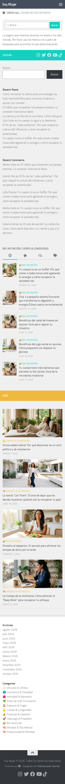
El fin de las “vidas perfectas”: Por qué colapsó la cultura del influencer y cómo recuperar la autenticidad (30, 129)
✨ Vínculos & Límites (15, 687)
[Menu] (60, 4)
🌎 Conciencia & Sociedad (18, 692)
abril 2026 (8, 647)
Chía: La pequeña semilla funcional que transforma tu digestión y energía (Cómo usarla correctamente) (40, 300)
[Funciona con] (19, 766)
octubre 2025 (10, 673)
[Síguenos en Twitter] (44, 55)
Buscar (6, 67)
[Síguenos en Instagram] (38, 55)
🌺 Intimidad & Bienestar (17, 696)
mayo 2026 (9, 643)
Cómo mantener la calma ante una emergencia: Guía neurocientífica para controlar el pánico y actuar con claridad (30, 98)
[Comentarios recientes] (40, 256)
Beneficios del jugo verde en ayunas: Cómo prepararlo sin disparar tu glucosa (40, 348)
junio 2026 (9, 638)
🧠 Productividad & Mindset (19, 732)
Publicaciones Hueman (49, 766)
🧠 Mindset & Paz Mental (16, 491)
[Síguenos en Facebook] (49, 55)
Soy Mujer (9, 4)
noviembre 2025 (12, 669)
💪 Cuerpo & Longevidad (16, 440)
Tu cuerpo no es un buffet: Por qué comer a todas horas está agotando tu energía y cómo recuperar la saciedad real (32, 143)
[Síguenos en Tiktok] (60, 55)
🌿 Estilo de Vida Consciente (19, 701)
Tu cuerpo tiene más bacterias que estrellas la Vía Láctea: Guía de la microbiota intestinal (39, 371)
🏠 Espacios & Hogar (15, 705)
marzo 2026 (10, 651)
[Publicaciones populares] (25, 256)
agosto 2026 (10, 629)
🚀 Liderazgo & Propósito (17, 718)
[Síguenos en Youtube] (55, 55)
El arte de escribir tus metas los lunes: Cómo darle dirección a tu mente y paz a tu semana (31, 228)
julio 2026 (8, 634)
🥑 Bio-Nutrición (28, 265)
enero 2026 (9, 660)
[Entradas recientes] (10, 256)
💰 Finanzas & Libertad (16, 714)
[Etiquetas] (54, 256)
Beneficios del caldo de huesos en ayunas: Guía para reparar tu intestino (38, 324)
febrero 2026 (10, 656)
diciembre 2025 (11, 665)
